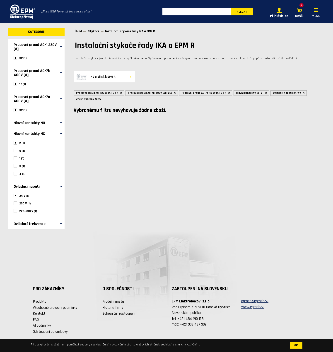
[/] (21, 11)
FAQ (36, 319)
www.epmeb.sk (252, 306)
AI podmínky (42, 325)
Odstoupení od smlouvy (50, 331)
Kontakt (39, 313)
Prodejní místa (113, 301)
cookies (96, 344)
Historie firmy (112, 307)
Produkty (39, 301)
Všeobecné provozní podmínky (55, 307)
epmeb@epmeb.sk (254, 301)
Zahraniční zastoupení (118, 313)
